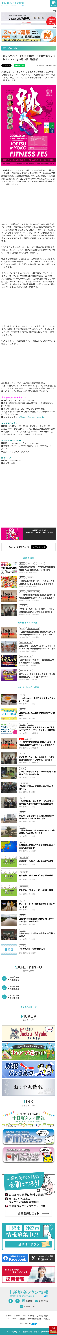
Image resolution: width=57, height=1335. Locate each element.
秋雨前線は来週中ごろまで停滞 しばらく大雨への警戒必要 (37, 846)
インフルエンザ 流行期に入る (32, 949)
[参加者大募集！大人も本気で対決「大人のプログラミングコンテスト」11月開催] (9, 728)
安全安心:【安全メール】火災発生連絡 (36, 890)
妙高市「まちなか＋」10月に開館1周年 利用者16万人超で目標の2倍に (36, 817)
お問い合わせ (44, 1301)
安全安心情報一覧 (28, 1007)
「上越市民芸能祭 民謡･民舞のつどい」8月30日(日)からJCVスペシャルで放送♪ (37, 743)
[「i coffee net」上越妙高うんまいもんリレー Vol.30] (9, 699)
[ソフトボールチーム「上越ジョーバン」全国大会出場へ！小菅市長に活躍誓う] (9, 758)
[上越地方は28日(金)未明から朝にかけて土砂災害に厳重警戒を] (9, 920)
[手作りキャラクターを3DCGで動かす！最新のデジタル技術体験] (9, 773)
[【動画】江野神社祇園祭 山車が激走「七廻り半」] (9, 787)
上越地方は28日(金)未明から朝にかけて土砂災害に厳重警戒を (37, 920)
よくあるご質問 (42, 1316)
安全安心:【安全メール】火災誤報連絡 (36, 860)
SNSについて (11, 1319)
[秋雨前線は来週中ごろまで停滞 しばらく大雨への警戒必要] (9, 846)
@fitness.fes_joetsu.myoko (32, 417)
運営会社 (22, 1319)
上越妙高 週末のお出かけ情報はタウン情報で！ (37, 714)
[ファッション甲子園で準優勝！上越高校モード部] (9, 905)
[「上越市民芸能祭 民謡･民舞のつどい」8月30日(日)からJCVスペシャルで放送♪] (9, 743)
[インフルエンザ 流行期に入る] (9, 949)
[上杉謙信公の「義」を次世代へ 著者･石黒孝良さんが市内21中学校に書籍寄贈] (9, 802)
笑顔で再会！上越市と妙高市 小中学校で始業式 (37, 934)
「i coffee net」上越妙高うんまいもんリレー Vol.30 (37, 699)
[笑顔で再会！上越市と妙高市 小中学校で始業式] (9, 934)
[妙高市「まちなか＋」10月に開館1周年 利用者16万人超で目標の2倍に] (9, 817)
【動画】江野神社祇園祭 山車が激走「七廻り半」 (37, 787)
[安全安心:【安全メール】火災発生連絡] (9, 890)
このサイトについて (13, 1316)
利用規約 (47, 1319)
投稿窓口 (29, 1301)
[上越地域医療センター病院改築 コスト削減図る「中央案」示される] (9, 831)
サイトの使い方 (28, 1316)
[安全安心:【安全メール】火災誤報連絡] (9, 861)
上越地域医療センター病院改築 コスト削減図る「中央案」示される (37, 832)
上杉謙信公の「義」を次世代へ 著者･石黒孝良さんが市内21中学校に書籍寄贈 (36, 802)
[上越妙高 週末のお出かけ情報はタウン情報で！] (9, 714)
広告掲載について (30, 1306)
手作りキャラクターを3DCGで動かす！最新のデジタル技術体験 (37, 773)
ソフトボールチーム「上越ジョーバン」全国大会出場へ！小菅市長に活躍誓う (37, 758)
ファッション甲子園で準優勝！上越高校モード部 (37, 905)
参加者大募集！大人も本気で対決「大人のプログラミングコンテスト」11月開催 (37, 729)
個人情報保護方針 (34, 1319)
